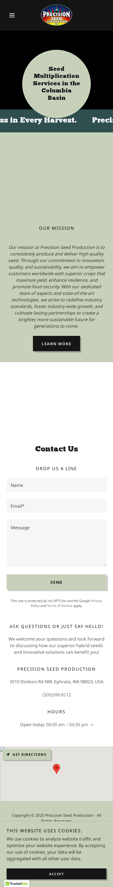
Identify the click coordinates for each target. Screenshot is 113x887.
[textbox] (56, 485)
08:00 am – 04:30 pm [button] (67, 725)
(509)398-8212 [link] (56, 695)
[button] (14, 15)
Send (56, 582)
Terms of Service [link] (59, 605)
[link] (56, 15)
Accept (56, 874)
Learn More (57, 343)
